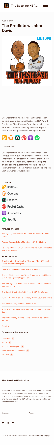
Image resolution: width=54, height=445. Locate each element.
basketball (7, 338)
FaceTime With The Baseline (15, 351)
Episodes (5, 413)
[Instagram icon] (8, 423)
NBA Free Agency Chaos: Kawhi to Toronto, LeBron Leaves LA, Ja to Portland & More (26, 284)
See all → (5, 326)
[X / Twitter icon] (3, 423)
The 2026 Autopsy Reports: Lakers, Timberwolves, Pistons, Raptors (25, 319)
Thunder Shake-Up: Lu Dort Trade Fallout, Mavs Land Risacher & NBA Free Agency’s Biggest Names (27, 276)
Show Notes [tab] (9, 146)
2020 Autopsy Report (12, 346)
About (31, 413)
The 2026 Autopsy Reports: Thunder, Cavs (19, 303)
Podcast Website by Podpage (39, 436)
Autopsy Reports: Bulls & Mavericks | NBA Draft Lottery (24, 242)
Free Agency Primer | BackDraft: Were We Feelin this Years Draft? (25, 234)
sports (6, 342)
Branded (7, 355)
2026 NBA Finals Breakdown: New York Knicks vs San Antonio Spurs (26, 310)
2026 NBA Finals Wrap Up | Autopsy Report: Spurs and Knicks (27, 298)
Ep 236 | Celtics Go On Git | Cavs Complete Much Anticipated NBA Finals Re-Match (27, 249)
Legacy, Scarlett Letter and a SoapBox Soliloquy (21, 269)
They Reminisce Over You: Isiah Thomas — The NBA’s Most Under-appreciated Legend (25, 262)
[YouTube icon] (13, 423)
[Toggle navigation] (45, 6)
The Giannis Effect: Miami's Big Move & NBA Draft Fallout (24, 292)
